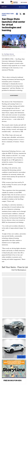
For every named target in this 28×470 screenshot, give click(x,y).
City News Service (9, 54)
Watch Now (23, 2)
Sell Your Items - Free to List (15, 267)
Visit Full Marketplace (18, 270)
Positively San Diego (8, 14)
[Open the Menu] (2, 2)
